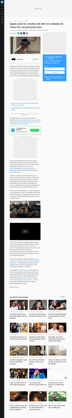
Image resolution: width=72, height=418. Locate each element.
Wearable (26, 20)
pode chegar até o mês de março (25, 120)
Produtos (20, 20)
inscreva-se (54, 72)
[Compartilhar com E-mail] (24, 33)
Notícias (15, 20)
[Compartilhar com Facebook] (21, 33)
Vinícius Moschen (16, 30)
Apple (33, 66)
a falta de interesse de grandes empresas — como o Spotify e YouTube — (24, 261)
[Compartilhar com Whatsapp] (18, 33)
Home (11, 20)
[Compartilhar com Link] (27, 33)
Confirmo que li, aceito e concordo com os (55, 78)
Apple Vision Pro (24, 270)
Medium (16, 287)
